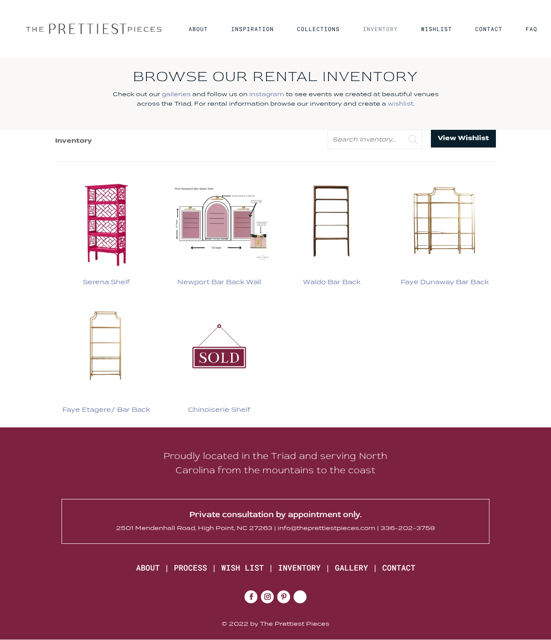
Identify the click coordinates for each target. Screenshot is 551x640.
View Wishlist (463, 138)
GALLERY (351, 567)
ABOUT (198, 29)
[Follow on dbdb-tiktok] (300, 596)
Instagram (266, 94)
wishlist (400, 103)
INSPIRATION (252, 29)
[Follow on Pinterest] (283, 596)
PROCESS (190, 567)
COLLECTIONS (318, 29)
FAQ (531, 29)
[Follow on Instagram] (267, 596)
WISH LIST (242, 567)
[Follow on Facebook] (251, 596)
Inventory (73, 140)
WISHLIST (436, 29)
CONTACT (488, 29)
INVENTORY (380, 29)
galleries (176, 94)
